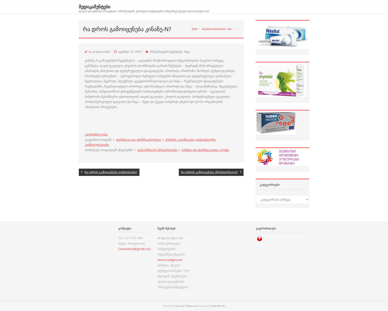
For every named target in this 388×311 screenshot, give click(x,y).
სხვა (230, 28)
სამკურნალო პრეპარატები (157, 150)
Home (194, 28)
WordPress (219, 305)
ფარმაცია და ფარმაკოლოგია (138, 140)
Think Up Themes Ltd (186, 305)
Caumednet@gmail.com (134, 249)
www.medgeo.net (170, 260)
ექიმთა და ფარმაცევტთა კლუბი (205, 150)
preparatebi (101, 52)
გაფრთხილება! (96, 134)
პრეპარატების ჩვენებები (214, 28)
